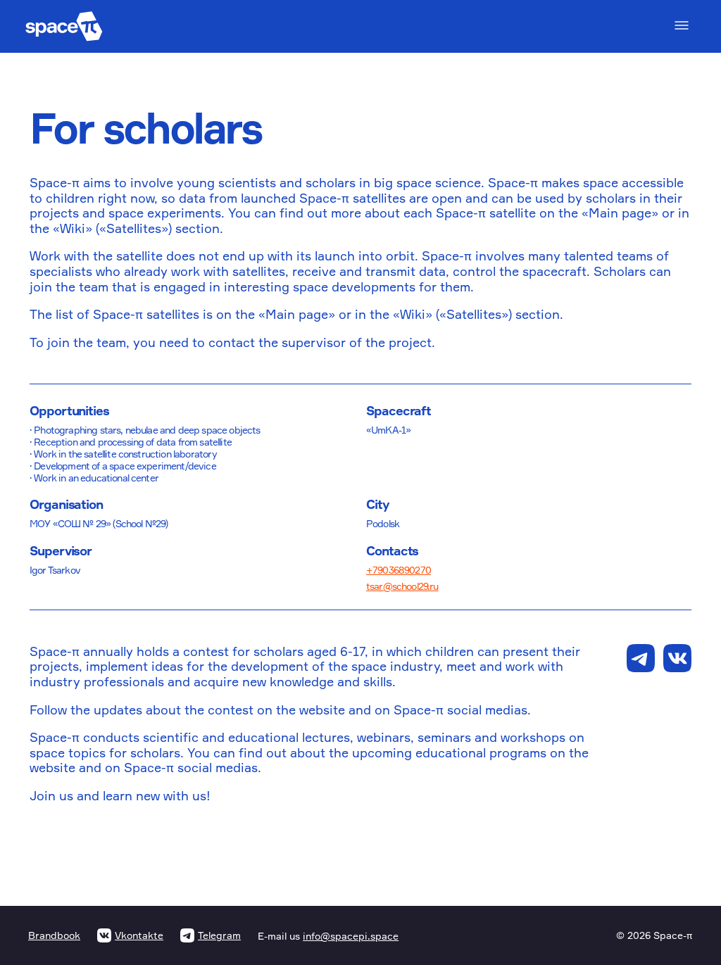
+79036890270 (398, 570)
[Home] (64, 26)
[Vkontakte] (677, 658)
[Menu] (681, 25)
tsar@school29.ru (402, 586)
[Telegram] (641, 658)
